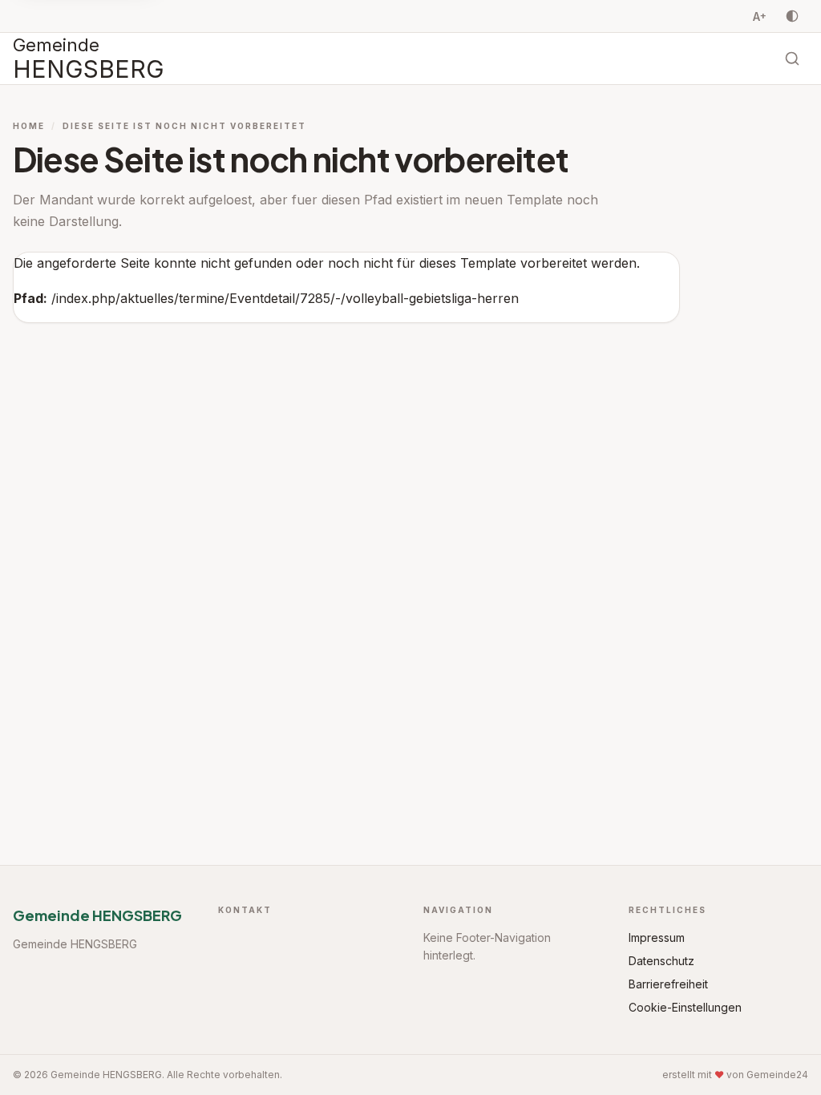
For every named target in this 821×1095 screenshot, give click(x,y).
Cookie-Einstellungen (685, 1007)
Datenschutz (661, 961)
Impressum (657, 937)
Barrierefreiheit (668, 984)
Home (29, 126)
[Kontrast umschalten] (792, 16)
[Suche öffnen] (792, 58)
